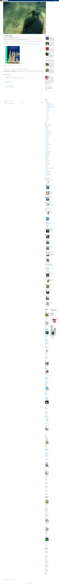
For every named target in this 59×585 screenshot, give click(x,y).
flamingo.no (46, 565)
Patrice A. (47, 258)
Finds (46, 140)
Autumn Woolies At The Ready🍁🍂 (50, 268)
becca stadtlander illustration (46, 377)
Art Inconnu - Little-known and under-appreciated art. (46, 398)
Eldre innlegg (41, 102)
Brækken (47, 128)
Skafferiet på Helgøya (51, 63)
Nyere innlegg (5, 102)
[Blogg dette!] (12, 71)
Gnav (49, 47)
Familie (46, 137)
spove (46, 166)
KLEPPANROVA (48, 179)
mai (46, 115)
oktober (47, 110)
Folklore (47, 142)
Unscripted (46, 325)
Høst (46, 149)
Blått (45, 467)
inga (6, 81)
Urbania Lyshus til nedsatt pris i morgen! (47, 562)
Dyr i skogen (47, 133)
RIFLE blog (46, 482)
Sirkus (46, 165)
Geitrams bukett (51, 273)
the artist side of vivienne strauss (47, 348)
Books (46, 126)
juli (46, 113)
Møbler (46, 158)
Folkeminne (47, 141)
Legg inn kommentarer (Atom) (10, 103)
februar (47, 118)
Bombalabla (7, 4)
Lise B (51, 76)
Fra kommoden (47, 144)
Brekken (47, 127)
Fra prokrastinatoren (48, 145)
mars (47, 117)
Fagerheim (47, 136)
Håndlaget (47, 150)
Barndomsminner (48, 125)
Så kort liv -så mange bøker (49, 168)
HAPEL (47, 225)
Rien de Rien (46, 381)
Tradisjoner (47, 172)
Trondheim (47, 173)
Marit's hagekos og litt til (36, 43)
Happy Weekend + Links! (46, 446)
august (47, 112)
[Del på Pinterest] (14, 71)
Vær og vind (47, 175)
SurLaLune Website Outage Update (47, 511)
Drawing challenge (48, 132)
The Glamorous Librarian (49, 208)
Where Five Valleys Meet (49, 202)
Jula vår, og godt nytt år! (49, 103)
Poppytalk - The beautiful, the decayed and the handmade (47, 439)
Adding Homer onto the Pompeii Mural (47, 336)
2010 (46, 121)
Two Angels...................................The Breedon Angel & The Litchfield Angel (52, 204)
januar (47, 119)
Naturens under (47, 160)
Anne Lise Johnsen (8, 76)
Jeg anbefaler (47, 152)
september (47, 111)
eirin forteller (47, 301)
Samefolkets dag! (51, 302)
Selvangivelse (47, 164)
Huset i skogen (47, 148)
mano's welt (47, 185)
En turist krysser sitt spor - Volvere (50, 106)
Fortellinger (47, 143)
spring (46, 167)
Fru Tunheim (47, 270)
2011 (46, 120)
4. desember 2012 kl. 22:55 (14, 76)
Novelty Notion (48, 278)
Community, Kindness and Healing (51, 212)
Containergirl (47, 290)
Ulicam (46, 361)
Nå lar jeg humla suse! (52, 42)
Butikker (47, 129)
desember (47, 102)
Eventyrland (47, 135)
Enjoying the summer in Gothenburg (46, 318)
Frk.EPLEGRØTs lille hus (49, 228)
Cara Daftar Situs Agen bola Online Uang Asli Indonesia (52, 280)
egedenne (47, 222)
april (47, 116)
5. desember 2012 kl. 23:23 (10, 81)
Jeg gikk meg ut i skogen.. (49, 59)
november (47, 109)
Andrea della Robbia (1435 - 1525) (46, 405)
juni (46, 114)
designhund (46, 486)
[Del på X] (13, 71)
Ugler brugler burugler (48, 174)
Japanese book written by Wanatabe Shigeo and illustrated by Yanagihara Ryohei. (52, 254)
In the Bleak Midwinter (48, 151)
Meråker (47, 156)
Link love (46, 459)
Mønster (47, 159)
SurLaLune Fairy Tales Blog (46, 509)
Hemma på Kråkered (48, 284)
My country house (48, 157)
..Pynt (46, 216)
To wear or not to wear (48, 171)
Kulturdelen (46, 499)
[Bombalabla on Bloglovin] (49, 88)
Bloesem (46, 458)
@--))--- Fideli (46, 408)
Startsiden (23, 102)
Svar (6, 83)
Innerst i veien (47, 234)
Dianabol (46, 479)
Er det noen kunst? (48, 134)
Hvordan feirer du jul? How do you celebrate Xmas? (51, 53)
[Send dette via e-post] (11, 71)
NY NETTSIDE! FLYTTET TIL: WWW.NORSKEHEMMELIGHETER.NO (50, 265)
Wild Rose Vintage (48, 240)
